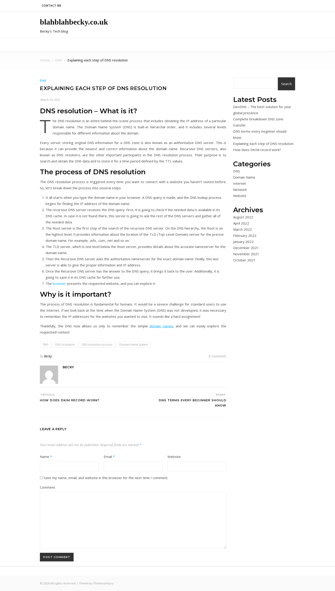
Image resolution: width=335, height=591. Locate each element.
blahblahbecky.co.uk (74, 22)
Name (46, 456)
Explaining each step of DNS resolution (263, 143)
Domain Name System (133, 344)
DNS (43, 81)
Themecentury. (103, 583)
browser (59, 283)
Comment (47, 487)
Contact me (51, 6)
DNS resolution (65, 344)
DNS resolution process (97, 344)
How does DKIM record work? (257, 149)
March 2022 (242, 229)
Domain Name (244, 177)
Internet (239, 183)
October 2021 (244, 260)
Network (240, 189)
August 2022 (243, 217)
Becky (48, 356)
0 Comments (217, 356)
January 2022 (243, 241)
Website (174, 456)
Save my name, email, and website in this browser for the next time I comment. (106, 477)
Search (286, 83)
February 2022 (244, 235)
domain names (161, 326)
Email (109, 456)
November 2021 (246, 254)
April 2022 (241, 223)
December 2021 (246, 247)
